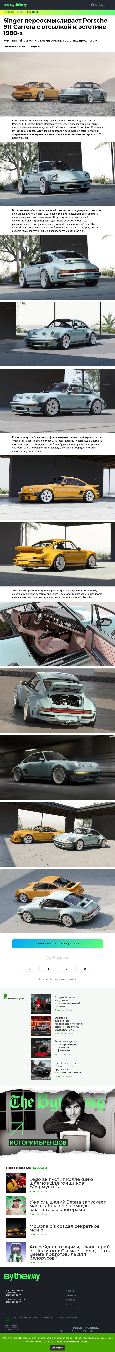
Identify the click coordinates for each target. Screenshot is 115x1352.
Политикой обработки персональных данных (65, 1341)
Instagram (70, 1295)
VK (66, 1308)
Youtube (69, 1304)
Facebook (70, 1290)
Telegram (70, 1299)
